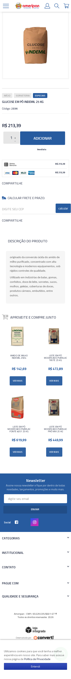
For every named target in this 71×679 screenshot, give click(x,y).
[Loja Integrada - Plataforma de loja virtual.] (35, 630)
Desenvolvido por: (24, 637)
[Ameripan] (27, 6)
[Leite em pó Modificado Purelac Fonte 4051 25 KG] (17, 426)
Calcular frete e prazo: (26, 198)
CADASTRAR (35, 510)
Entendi (35, 666)
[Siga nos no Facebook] (17, 522)
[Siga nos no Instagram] (35, 522)
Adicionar (42, 138)
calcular (63, 208)
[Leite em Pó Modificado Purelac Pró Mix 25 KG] (54, 426)
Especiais (40, 95)
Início (7, 95)
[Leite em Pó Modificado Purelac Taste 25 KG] (54, 354)
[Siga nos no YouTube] (26, 522)
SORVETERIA (23, 95)
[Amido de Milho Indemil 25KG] (17, 354)
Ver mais (18, 380)
